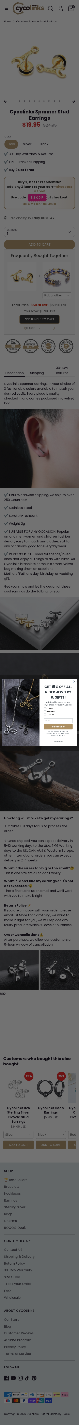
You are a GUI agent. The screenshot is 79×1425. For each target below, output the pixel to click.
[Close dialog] (74, 681)
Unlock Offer (58, 726)
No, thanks (58, 741)
